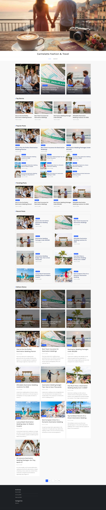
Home (49, 58)
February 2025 (18, 497)
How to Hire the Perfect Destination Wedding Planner (42, 222)
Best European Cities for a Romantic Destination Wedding (81, 275)
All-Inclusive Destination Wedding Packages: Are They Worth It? (26, 460)
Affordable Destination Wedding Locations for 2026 (80, 240)
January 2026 (18, 494)
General (19, 85)
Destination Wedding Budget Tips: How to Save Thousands (42, 257)
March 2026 (18, 492)
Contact (55, 58)
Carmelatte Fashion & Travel (53, 53)
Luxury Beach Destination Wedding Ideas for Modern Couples (43, 275)
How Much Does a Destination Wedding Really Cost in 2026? (80, 257)
